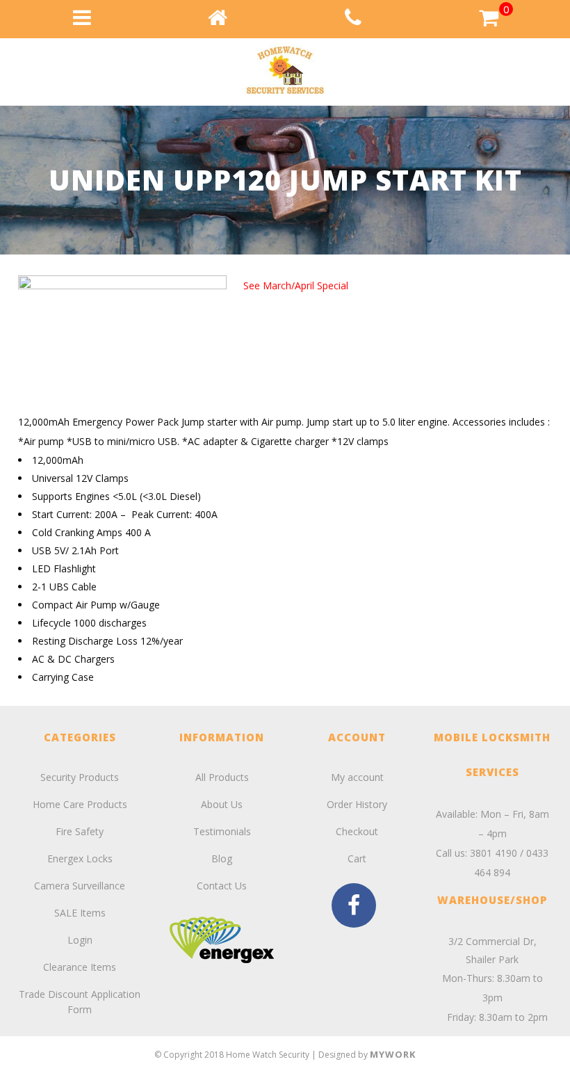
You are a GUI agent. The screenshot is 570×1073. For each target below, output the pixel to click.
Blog (221, 858)
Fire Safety (80, 831)
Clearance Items (79, 967)
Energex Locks (80, 858)
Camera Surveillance (79, 885)
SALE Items (80, 912)
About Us (222, 804)
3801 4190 (493, 853)
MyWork (393, 1054)
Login (79, 939)
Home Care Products (80, 804)
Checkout (357, 831)
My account (357, 777)
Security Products (79, 777)
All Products (222, 777)
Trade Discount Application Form (79, 1001)
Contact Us (222, 885)
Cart (357, 858)
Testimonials (222, 831)
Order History (357, 804)
